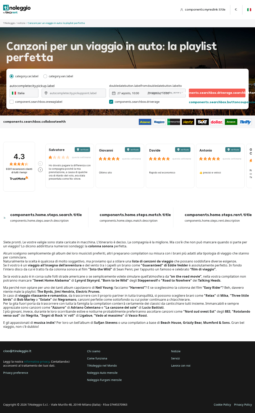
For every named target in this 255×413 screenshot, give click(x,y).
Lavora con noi (180, 365)
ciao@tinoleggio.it (17, 351)
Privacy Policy (243, 404)
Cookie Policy (222, 404)
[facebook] (7, 392)
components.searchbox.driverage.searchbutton (217, 93)
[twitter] (18, 392)
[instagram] (29, 392)
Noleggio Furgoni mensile (104, 380)
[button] (40, 163)
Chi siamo (93, 351)
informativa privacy (36, 361)
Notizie (175, 351)
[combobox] (24, 93)
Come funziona (97, 358)
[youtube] (41, 392)
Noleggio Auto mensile (102, 373)
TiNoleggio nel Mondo (102, 365)
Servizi (175, 358)
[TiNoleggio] (17, 10)
